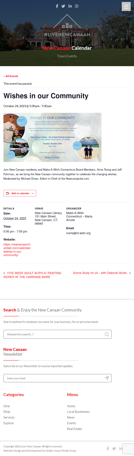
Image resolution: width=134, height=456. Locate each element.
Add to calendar (20, 193)
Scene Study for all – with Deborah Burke (100, 272)
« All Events (10, 76)
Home (71, 406)
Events (71, 423)
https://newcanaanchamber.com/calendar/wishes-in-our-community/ (17, 249)
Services (9, 417)
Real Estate (74, 429)
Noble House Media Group (61, 450)
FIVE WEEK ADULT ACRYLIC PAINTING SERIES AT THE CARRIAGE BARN (32, 275)
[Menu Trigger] (126, 6)
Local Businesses (78, 411)
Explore (8, 423)
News (71, 417)
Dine (6, 406)
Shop (6, 411)
